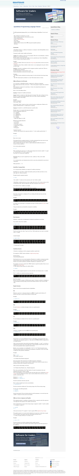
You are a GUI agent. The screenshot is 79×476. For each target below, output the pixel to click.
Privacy (36, 463)
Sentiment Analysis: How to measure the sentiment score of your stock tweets (57, 76)
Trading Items (54, 466)
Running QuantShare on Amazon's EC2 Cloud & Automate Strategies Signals (57, 80)
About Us (36, 461)
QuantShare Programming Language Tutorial (58, 72)
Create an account (16, 464)
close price (15, 63)
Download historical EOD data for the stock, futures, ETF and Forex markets (58, 102)
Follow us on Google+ (55, 464)
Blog (33, 6)
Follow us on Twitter (55, 463)
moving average (33, 62)
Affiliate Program (16, 466)
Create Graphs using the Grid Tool (56, 46)
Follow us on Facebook (55, 461)
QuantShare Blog (55, 27)
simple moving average (34, 253)
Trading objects (25, 6)
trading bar (43, 183)
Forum (36, 6)
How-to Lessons (27, 464)
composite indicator (20, 39)
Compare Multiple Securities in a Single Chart (58, 65)
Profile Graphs (53, 49)
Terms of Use (37, 464)
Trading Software (16, 6)
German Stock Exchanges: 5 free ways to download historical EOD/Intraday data (57, 115)
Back (58, 128)
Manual (25, 466)
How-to (30, 6)
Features (21, 6)
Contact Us (26, 461)
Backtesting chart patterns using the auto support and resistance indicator (57, 110)
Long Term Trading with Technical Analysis (58, 122)
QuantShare (15, 461)
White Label (45, 6)
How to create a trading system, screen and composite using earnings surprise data (57, 97)
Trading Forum (26, 463)
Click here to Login (63, 0)
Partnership (40, 6)
